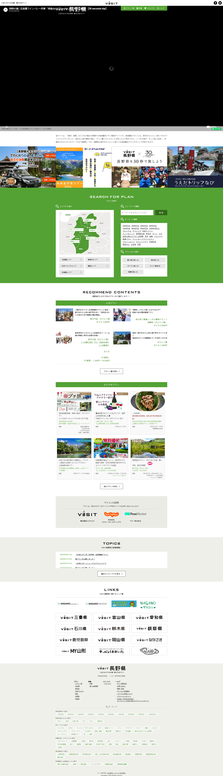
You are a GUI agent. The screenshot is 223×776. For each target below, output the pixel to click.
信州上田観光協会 (63, 764)
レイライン (117, 741)
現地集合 (128, 754)
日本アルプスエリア (76, 230)
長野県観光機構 (122, 764)
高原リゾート (147, 231)
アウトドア (137, 231)
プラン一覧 (130, 8)
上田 (108, 741)
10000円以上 (154, 228)
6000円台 (153, 226)
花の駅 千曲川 (100, 744)
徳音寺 (152, 741)
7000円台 (126, 228)
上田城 (83, 741)
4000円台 (135, 226)
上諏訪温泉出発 (73, 754)
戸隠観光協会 (109, 764)
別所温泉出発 (86, 754)
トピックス (151, 8)
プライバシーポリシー (124, 696)
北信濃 (77, 686)
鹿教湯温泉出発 (151, 754)
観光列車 (108, 731)
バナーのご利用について (124, 694)
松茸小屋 (75, 721)
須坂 (110, 744)
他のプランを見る (111, 486)
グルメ (91, 721)
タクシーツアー (142, 242)
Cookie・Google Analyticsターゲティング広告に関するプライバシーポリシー (133, 700)
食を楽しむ (155, 260)
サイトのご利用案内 (123, 691)
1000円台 (60, 714)
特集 (140, 8)
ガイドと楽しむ (133, 266)
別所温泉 (100, 741)
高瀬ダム (135, 744)
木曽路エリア (74, 241)
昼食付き (100, 721)
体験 (151, 236)
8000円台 (135, 228)
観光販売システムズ (113, 773)
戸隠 (139, 244)
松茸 (67, 721)
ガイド (139, 728)
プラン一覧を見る (111, 371)
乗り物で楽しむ (133, 260)
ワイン (154, 234)
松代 (71, 744)
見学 (146, 236)
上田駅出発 (60, 754)
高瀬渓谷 (152, 242)
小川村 (143, 741)
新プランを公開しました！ (85, 559)
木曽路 (77, 696)
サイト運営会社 (122, 683)
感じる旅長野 (94, 686)
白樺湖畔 (74, 741)
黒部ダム (126, 244)
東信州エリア (94, 230)
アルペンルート (129, 242)
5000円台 (144, 226)
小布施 (127, 741)
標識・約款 (120, 689)
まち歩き (88, 731)
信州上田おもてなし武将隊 (133, 236)
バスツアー (158, 236)
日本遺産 (128, 731)
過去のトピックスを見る (110, 574)
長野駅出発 (140, 234)
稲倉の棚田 (88, 744)
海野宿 (79, 744)
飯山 (117, 744)
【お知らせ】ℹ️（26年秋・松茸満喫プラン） (92, 554)
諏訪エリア (90, 238)
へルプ (161, 8)
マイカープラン (62, 731)
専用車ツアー (75, 734)
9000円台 (144, 228)
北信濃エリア (88, 220)
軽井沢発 (125, 744)
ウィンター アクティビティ (143, 239)
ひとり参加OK (155, 266)
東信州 (77, 689)
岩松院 (135, 741)
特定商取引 (122, 773)
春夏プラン (127, 239)
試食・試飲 (98, 731)
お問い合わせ (121, 686)
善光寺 (148, 234)
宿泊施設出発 (117, 754)
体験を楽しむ (133, 272)
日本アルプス (79, 691)
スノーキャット (129, 234)
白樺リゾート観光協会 (80, 764)
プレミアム (127, 231)
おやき (71, 728)
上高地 (133, 244)
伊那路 (77, 699)
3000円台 (126, 226)
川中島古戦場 (61, 744)
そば (160, 234)
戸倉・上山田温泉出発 (102, 754)
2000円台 (71, 714)
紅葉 (90, 734)
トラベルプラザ (95, 764)
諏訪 (76, 694)
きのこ (59, 721)
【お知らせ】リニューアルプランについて (90, 563)
